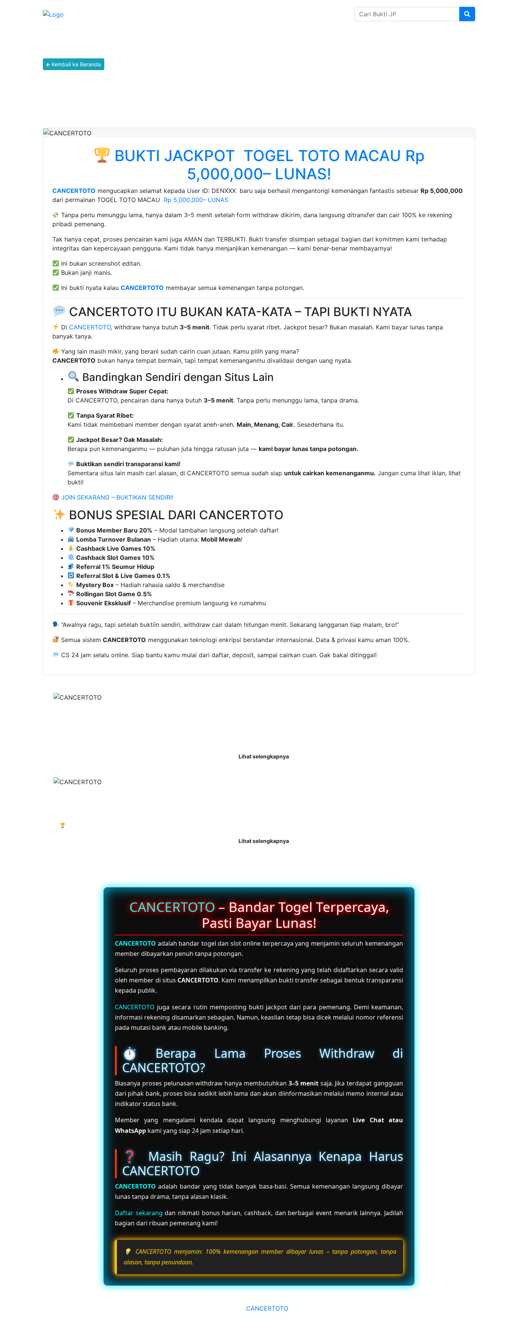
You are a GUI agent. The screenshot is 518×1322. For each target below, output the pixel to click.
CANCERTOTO (74, 190)
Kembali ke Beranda (75, 64)
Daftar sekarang (139, 1213)
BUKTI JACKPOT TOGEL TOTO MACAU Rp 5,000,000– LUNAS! (270, 164)
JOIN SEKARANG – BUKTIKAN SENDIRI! (116, 497)
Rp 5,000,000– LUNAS (196, 200)
